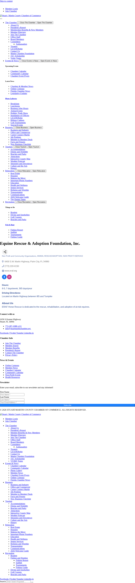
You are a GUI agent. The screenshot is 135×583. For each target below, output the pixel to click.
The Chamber (11, 425)
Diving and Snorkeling (20, 570)
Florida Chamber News (20, 480)
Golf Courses (16, 572)
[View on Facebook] (4, 278)
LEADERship (17, 49)
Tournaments (21, 565)
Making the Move (18, 178)
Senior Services (17, 187)
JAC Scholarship (18, 56)
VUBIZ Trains (17, 461)
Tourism (8, 501)
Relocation (9, 525)
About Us (15, 25)
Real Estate (15, 173)
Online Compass (17, 477)
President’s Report (18, 27)
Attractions (15, 156)
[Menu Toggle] (1, 18)
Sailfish (19, 563)
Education (15, 183)
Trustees (14, 46)
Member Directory (18, 32)
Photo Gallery (16, 470)
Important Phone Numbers (22, 180)
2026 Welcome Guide (20, 197)
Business (9, 482)
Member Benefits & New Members (25, 433)
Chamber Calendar (18, 466)
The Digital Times (18, 199)
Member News (17, 473)
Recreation (9, 553)
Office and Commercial (20, 132)
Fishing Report (22, 560)
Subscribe (67, 405)
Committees (15, 42)
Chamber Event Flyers (20, 475)
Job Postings (16, 137)
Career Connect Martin (20, 135)
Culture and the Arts (19, 166)
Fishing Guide (22, 567)
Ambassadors (21, 44)
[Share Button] (5, 252)
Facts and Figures (18, 142)
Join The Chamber (18, 34)
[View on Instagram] (9, 278)
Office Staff (15, 37)
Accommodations (18, 149)
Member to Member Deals (21, 139)
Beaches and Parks (18, 154)
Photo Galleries (11, 99)
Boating (14, 556)
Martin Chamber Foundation (22, 53)
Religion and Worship (20, 190)
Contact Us (15, 51)
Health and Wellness (19, 185)
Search (3, 581)
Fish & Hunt (9, 225)
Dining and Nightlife (19, 152)
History (14, 168)
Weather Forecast (18, 161)
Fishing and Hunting (19, 558)
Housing (14, 176)
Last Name (4, 397)
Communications (18, 195)
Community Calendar (19, 468)
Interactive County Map (20, 159)
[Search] (32, 582)
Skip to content (6, 1)
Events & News (11, 463)
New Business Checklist (21, 144)
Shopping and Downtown (21, 163)
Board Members (17, 39)
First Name (4, 392)
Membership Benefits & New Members (27, 30)
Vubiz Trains (16, 58)
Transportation (17, 192)
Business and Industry (20, 130)
